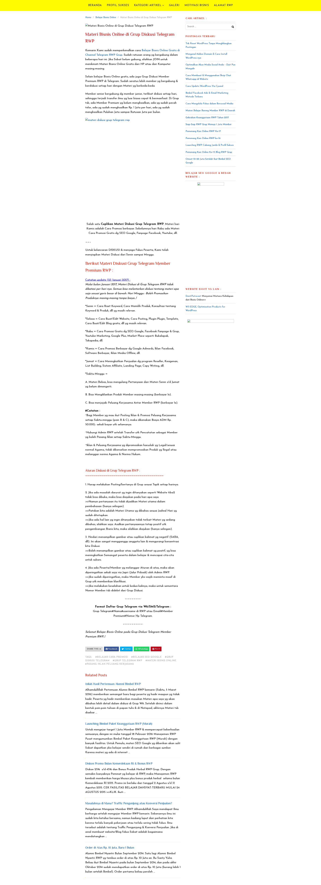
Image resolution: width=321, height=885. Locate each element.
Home (88, 17)
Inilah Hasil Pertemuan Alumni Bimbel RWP (113, 684)
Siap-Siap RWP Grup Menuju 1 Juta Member (209, 124)
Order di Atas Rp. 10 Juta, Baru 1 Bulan (109, 848)
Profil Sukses (118, 5)
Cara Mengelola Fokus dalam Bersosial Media (209, 103)
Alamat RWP (223, 5)
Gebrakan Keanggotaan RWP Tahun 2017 (207, 117)
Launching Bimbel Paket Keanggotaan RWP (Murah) (118, 724)
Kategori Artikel (148, 5)
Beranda (95, 5)
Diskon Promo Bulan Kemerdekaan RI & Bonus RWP (118, 763)
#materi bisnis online (161, 660)
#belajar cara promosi (111, 657)
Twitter (127, 649)
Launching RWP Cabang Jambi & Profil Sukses (210, 145)
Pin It (157, 649)
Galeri (174, 5)
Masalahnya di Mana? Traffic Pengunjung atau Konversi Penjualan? (128, 803)
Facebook (112, 649)
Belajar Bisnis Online (105, 17)
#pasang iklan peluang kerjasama (109, 664)
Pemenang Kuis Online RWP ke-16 (203, 138)
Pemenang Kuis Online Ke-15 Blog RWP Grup (209, 152)
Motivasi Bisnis (197, 5)
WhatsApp (142, 649)
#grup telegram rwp (127, 660)
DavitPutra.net (193, 296)
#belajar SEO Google (146, 657)
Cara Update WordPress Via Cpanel (204, 86)
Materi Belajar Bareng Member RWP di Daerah (210, 110)
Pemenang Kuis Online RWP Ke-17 (203, 131)
